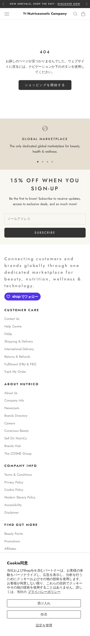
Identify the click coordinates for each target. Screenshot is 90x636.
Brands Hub (12, 446)
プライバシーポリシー (44, 591)
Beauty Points (13, 533)
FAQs (8, 334)
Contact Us (11, 318)
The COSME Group (18, 453)
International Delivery (19, 349)
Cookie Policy (13, 489)
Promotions (12, 541)
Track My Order (15, 371)
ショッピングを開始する (45, 85)
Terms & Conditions (18, 474)
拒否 (44, 614)
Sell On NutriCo (15, 438)
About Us (10, 393)
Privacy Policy (13, 482)
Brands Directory (16, 415)
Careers (9, 423)
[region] (45, 140)
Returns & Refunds (17, 356)
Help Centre (13, 326)
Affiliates (10, 548)
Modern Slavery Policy (19, 497)
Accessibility (13, 505)
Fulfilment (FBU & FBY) (20, 364)
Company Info (14, 400)
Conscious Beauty (16, 430)
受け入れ (43, 603)
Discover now (69, 3)
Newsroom (11, 408)
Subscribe (45, 232)
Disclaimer (11, 512)
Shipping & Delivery (18, 341)
